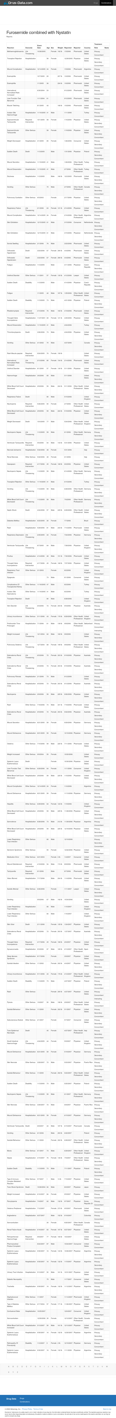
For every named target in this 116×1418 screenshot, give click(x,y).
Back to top (107, 1409)
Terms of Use (38, 1409)
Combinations (106, 3)
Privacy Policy (27, 1409)
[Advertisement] (58, 16)
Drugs (96, 3)
